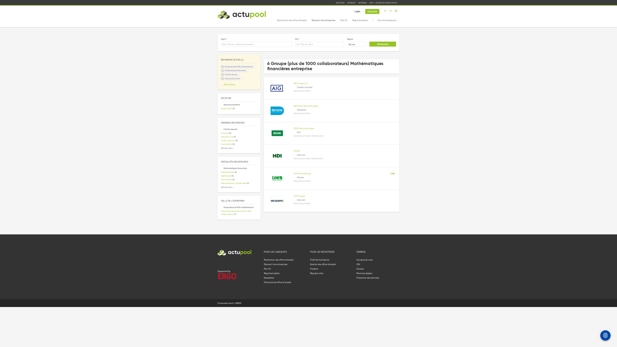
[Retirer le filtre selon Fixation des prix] (222, 129)
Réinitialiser (229, 84)
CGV (358, 264)
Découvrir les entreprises (323, 20)
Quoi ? (224, 39)
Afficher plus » (227, 148)
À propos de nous (364, 259)
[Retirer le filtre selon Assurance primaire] (222, 104)
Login (357, 11)
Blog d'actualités (360, 20)
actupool (351, 2)
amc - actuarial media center (383, 2)
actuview (340, 2)
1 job (392, 174)
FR (396, 10)
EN (390, 10)
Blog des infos (316, 273)
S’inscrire (372, 11)
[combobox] (256, 44)
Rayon (350, 39)
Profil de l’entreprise (319, 259)
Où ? (297, 39)
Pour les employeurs (387, 20)
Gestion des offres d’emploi (323, 264)
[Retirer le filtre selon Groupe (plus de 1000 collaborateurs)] (222, 207)
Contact (360, 268)
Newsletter (269, 277)
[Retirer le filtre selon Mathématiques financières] (222, 168)
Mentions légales (364, 273)
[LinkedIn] (219, 262)
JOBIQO (237, 303)
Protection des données (367, 277)
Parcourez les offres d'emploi (277, 282)
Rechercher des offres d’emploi (292, 20)
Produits (314, 268)
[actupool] (242, 15)
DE (385, 10)
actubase (362, 2)
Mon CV (343, 20)
